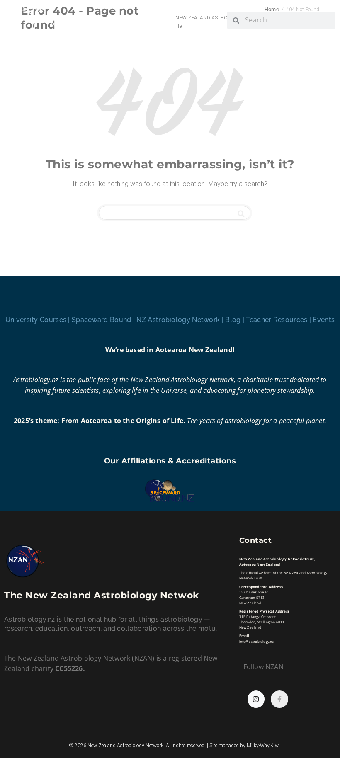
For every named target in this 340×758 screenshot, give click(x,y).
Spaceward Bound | (104, 320)
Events (324, 320)
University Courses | (38, 320)
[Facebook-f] (279, 699)
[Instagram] (256, 699)
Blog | (235, 320)
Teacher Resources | (279, 320)
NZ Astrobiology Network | (180, 320)
